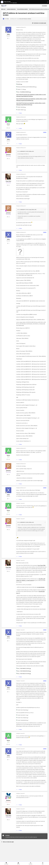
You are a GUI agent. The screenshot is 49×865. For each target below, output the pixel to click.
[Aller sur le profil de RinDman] (8, 796)
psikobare (8, 154)
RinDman (8, 800)
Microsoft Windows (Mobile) (25, 18)
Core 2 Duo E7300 (41, 565)
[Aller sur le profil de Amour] (8, 119)
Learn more (2, 2)
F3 (17, 570)
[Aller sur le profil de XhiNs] (3, 18)
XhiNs (7, 18)
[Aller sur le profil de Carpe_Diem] (8, 176)
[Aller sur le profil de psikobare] (8, 150)
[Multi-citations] (17, 113)
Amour (8, 124)
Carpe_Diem (8, 181)
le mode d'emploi (40, 587)
